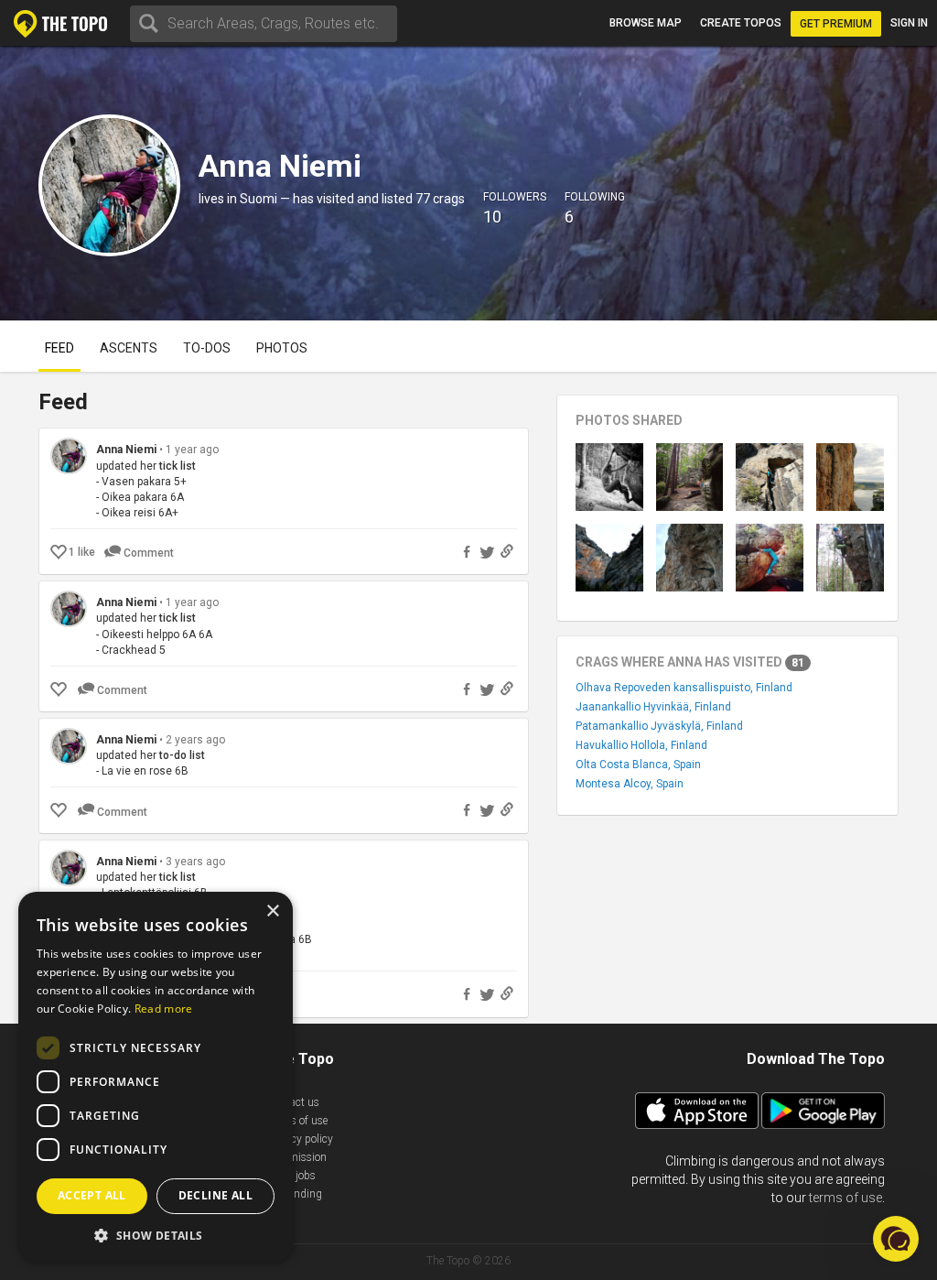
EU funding (294, 1194)
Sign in (909, 22)
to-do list (182, 755)
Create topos (740, 22)
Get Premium (836, 23)
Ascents (128, 348)
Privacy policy (300, 1139)
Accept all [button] (92, 1195)
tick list (177, 466)
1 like (82, 552)
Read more (164, 1008)
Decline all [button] (215, 1195)
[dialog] (155, 1077)
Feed (59, 348)
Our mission (297, 1157)
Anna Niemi (126, 449)
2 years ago (195, 739)
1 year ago (192, 449)
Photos (281, 348)
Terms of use (297, 1120)
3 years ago (195, 861)
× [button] (272, 911)
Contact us (293, 1102)
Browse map (645, 22)
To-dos (207, 348)
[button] (156, 1234)
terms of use (845, 1197)
